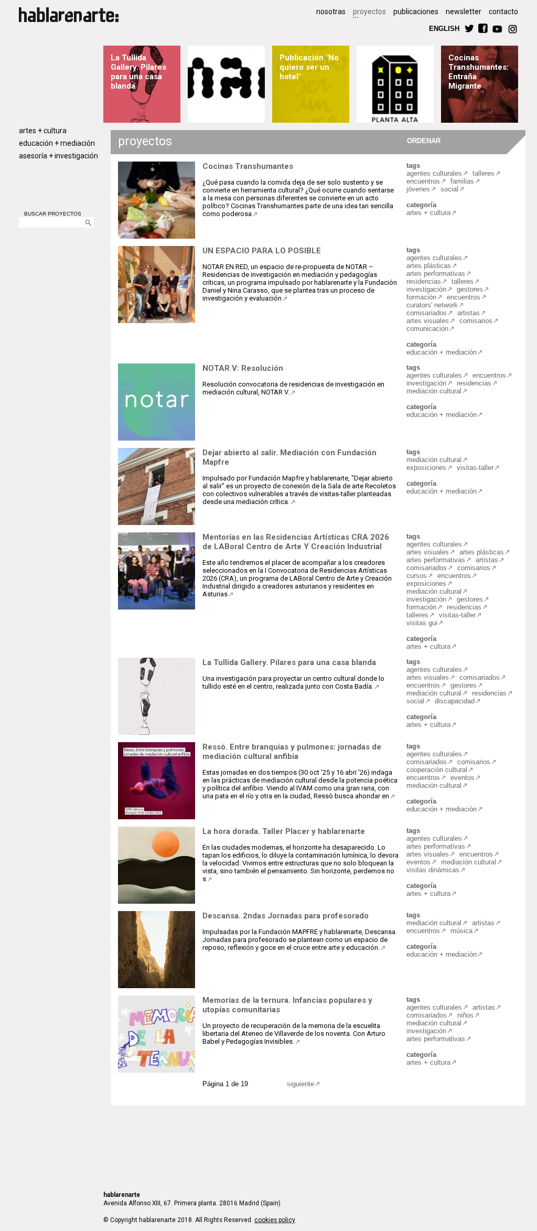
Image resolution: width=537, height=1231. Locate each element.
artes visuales (427, 321)
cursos (416, 576)
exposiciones (426, 468)
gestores (470, 289)
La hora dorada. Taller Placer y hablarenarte (283, 831)
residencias (423, 281)
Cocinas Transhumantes (247, 166)
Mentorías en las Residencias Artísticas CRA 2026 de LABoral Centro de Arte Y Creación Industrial (295, 541)
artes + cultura (43, 130)
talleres (483, 173)
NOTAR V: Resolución (242, 368)
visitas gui (421, 623)
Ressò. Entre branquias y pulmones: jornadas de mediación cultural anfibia (291, 751)
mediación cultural (433, 391)
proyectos (369, 11)
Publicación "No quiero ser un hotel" (309, 67)
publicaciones (415, 11)
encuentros (423, 181)
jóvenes (418, 189)
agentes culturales (434, 173)
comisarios (475, 321)
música (461, 931)
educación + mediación (57, 143)
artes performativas (435, 273)
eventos (462, 778)
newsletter (463, 11)
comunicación (427, 329)
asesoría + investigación (58, 156)
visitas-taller (475, 468)
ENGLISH (444, 28)
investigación (426, 289)
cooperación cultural (436, 770)
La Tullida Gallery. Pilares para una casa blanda (138, 72)
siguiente (300, 1084)
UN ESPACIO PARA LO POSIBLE (261, 250)
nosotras (331, 11)
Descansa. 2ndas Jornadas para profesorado (285, 915)
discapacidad (455, 701)
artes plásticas (428, 266)
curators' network (432, 305)
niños (465, 1015)
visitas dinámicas (432, 870)
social (449, 189)
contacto (503, 11)
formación (421, 297)
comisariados (426, 313)
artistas (468, 313)
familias (462, 181)
